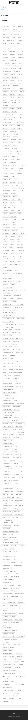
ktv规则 (16, 122)
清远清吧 (15, 66)
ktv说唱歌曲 (13, 188)
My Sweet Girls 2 (8, 423)
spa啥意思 (5, 68)
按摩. (19, 210)
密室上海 (20, 74)
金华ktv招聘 (6, 77)
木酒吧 (4, 119)
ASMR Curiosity (16, 349)
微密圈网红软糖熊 (7, 400)
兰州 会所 (19, 151)
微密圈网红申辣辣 (7, 49)
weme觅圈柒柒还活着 (8, 491)
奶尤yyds (11, 698)
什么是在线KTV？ (5, 15)
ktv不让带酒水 (6, 66)
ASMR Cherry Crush (8, 486)
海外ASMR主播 (18, 514)
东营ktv (22, 233)
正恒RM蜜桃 (18, 494)
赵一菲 (14, 429)
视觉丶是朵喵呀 (6, 406)
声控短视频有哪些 (20, 491)
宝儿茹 (4, 460)
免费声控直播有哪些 (19, 593)
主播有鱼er (20, 281)
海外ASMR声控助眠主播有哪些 (16, 369)
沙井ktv (5, 60)
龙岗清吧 (5, 188)
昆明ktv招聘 (6, 156)
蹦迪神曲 (5, 80)
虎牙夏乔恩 (5, 522)
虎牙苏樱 (5, 548)
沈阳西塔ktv (16, 136)
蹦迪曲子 (22, 114)
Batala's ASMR (18, 520)
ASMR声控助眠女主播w (8, 412)
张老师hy (21, 477)
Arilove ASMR (7, 432)
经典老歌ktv (20, 125)
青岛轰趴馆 (14, 114)
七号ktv (13, 128)
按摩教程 (12, 239)
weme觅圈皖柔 (18, 619)
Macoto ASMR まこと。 (9, 281)
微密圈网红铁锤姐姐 (7, 593)
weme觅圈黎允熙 (16, 332)
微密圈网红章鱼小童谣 (17, 366)
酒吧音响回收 (6, 219)
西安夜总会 (21, 102)
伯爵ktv (21, 139)
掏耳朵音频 (19, 298)
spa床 (12, 105)
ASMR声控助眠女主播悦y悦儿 (9, 681)
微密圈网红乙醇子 (7, 551)
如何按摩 (14, 219)
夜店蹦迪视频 (20, 247)
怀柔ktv (21, 63)
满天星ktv (5, 205)
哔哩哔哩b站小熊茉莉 (19, 661)
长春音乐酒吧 (20, 244)
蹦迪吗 (22, 122)
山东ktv (12, 159)
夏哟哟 (16, 270)
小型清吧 (21, 88)
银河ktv (5, 54)
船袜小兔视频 (16, 437)
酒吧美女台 (12, 202)
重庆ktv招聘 (6, 134)
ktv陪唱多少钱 (6, 227)
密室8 (22, 165)
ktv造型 (16, 179)
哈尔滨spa (5, 142)
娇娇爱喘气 (13, 670)
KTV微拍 (22, 190)
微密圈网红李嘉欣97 (14, 622)
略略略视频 (5, 284)
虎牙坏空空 (16, 46)
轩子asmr (13, 545)
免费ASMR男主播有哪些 (19, 432)
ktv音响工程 (15, 134)
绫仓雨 (21, 676)
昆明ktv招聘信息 (7, 179)
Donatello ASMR (7, 440)
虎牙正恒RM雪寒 (20, 403)
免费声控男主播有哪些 (18, 273)
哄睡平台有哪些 (16, 644)
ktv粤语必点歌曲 (7, 122)
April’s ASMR (6, 554)
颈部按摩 (5, 202)
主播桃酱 (5, 503)
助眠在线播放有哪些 (7, 415)
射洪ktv (21, 100)
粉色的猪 (15, 29)
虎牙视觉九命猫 (18, 471)
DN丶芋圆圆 (15, 517)
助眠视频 (5, 576)
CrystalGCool (19, 423)
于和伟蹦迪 (21, 227)
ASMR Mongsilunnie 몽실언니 (10, 361)
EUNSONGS (6, 477)
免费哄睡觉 (17, 329)
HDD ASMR (5, 596)
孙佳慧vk (21, 664)
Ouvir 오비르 (6, 366)
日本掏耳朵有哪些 (7, 693)
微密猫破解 (13, 381)
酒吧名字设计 (6, 199)
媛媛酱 (18, 43)
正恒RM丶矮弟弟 (7, 676)
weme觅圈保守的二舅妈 (8, 633)
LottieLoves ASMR (8, 321)
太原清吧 (5, 173)
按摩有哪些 (13, 139)
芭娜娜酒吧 (12, 54)
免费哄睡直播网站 (7, 582)
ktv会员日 (20, 168)
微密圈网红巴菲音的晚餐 (8, 656)
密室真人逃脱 (6, 111)
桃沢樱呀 (12, 647)
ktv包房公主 (15, 185)
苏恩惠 (13, 26)
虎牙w (4, 625)
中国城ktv (12, 80)
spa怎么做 (21, 219)
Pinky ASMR (19, 690)
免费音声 (15, 676)
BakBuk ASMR (16, 341)
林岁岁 (4, 372)
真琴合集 (12, 267)
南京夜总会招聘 (6, 190)
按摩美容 (12, 108)
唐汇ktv (14, 63)
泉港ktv (13, 168)
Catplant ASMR (19, 505)
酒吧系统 (5, 94)
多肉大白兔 (20, 26)
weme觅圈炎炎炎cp (7, 471)
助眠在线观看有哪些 (7, 335)
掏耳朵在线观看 (13, 605)
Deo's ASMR (17, 525)
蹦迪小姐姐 (5, 128)
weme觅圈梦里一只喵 (8, 534)
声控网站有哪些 (6, 679)
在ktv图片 (12, 256)
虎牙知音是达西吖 (7, 295)
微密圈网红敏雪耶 (7, 417)
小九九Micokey (7, 627)
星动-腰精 (5, 622)
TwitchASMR (20, 304)
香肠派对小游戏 (6, 85)
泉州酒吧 (13, 176)
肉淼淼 (4, 698)
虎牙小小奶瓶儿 (6, 599)
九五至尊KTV (6, 230)
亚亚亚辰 (12, 548)
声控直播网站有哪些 (7, 483)
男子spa (12, 173)
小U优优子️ (18, 488)
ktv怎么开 (11, 247)
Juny (17, 446)
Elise (4, 480)
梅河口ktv (5, 222)
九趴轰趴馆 (11, 119)
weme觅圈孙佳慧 (7, 474)
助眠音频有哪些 (6, 463)
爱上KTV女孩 (6, 259)
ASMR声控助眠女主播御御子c (9, 673)
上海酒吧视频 (15, 156)
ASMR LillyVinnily (8, 446)
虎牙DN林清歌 (17, 511)
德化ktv (5, 162)
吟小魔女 (14, 477)
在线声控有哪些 (6, 517)
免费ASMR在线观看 (7, 287)
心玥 (9, 644)
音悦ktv (20, 80)
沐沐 (14, 37)
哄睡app (13, 434)
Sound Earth (17, 31)
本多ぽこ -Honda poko (8, 40)
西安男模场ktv (6, 196)
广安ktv (15, 224)
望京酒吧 (20, 256)
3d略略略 (5, 469)
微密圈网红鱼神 (6, 437)
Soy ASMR (5, 500)
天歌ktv (15, 196)
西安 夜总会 (12, 236)
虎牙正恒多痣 (21, 434)
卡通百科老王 (6, 26)
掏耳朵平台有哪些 (7, 375)
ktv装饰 (5, 241)
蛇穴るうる (11, 43)
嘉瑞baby (19, 497)
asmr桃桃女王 (19, 338)
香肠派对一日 (20, 97)
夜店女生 (19, 159)
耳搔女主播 (15, 463)
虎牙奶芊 (13, 284)
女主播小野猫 (6, 349)
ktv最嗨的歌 (6, 63)
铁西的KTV (5, 91)
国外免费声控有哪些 (15, 588)
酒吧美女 (5, 108)
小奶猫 (15, 551)
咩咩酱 (15, 400)
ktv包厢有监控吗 (7, 71)
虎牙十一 (5, 264)
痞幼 (4, 644)
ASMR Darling (7, 46)
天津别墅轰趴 (21, 57)
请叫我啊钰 (21, 545)
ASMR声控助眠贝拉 (7, 346)
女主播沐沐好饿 (6, 696)
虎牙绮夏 (19, 659)
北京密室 (12, 244)
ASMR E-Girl (15, 608)
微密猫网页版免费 (19, 290)
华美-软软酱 (5, 434)
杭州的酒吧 (5, 168)
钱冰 (12, 494)
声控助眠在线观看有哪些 (8, 358)
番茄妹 (12, 522)
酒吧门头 (5, 154)
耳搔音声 (19, 585)
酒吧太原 (14, 259)
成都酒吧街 (5, 74)
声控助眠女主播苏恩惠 (8, 488)
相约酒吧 (21, 259)
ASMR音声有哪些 (7, 409)
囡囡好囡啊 (5, 588)
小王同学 (20, 562)
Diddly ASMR (6, 344)
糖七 (4, 310)
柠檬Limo (5, 381)
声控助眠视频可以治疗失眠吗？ (10, 571)
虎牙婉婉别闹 (12, 460)
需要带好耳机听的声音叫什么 (9, 392)
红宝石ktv (20, 142)
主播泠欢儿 (21, 613)
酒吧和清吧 (5, 210)
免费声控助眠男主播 (7, 270)
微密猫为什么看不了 (7, 278)
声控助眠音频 (6, 449)
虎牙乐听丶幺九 (6, 29)
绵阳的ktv (12, 182)
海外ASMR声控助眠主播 (8, 318)
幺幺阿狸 (19, 698)
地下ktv (5, 261)
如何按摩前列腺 (12, 100)
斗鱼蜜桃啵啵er (6, 568)
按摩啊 (18, 241)
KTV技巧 (13, 253)
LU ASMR (12, 659)
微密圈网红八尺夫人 (7, 650)
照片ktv (19, 154)
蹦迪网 (14, 227)
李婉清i (20, 429)
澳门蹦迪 (14, 171)
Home (14, 713)
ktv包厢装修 (6, 114)
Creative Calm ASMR (14, 625)
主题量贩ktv (14, 193)
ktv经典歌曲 (6, 250)
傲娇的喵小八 (19, 653)
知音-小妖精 (16, 409)
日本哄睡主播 (17, 667)
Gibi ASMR (5, 545)
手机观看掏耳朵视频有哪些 (9, 556)
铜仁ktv (12, 151)
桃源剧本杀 (5, 253)
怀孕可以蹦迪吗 (6, 88)
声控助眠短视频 (6, 429)
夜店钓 (4, 100)
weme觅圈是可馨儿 (15, 34)
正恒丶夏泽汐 (14, 451)
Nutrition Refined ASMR (9, 324)
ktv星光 (12, 261)
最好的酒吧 (21, 171)
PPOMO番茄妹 (6, 378)
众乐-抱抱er (6, 332)
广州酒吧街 (14, 145)
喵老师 (4, 369)
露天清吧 (5, 256)
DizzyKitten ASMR (8, 290)
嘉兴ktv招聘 (14, 91)
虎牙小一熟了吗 (6, 528)
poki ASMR (18, 386)
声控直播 (13, 562)
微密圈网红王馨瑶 (7, 525)
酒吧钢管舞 (5, 176)
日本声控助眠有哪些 (7, 687)
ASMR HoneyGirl (7, 395)
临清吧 (19, 199)
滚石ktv (14, 111)
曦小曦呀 (5, 355)
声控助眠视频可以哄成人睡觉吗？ (10, 591)
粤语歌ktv (21, 250)
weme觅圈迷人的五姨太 (16, 500)
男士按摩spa (13, 162)
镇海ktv (20, 83)
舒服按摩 (19, 239)
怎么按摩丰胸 (6, 145)
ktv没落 (22, 51)
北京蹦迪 (13, 57)
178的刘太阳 (15, 559)
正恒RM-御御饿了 (7, 315)
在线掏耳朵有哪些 (18, 565)
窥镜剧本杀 (20, 94)
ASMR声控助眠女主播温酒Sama (10, 531)
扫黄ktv (21, 68)
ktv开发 (5, 159)
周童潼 (19, 37)
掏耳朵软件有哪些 (15, 596)
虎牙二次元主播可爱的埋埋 (9, 602)
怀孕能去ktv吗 (6, 233)
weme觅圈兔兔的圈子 (8, 327)
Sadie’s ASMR (17, 642)
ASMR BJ (5, 267)
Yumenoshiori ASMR (8, 298)
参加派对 (5, 131)
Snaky (5, 610)
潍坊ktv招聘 (13, 60)
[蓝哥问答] (14, 2)
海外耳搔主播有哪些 (7, 466)
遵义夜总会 (5, 57)
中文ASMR (17, 415)
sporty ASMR (6, 276)
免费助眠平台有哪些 (7, 383)
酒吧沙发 (12, 125)
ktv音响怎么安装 (7, 207)
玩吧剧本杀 (21, 117)
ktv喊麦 (5, 125)
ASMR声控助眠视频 (7, 619)
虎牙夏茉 (11, 610)
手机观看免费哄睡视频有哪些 (9, 537)
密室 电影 (13, 210)
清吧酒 (19, 213)
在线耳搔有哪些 (6, 457)
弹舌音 (4, 51)
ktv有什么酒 (6, 117)
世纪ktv (5, 244)
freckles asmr (7, 661)
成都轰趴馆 (12, 83)
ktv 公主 (5, 216)
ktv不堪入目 (6, 185)
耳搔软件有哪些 (20, 318)
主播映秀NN (16, 417)
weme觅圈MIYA (7, 539)
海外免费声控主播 (7, 667)
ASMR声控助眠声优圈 (15, 264)
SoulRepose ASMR (8, 426)
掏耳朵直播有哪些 (7, 565)
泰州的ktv (12, 213)
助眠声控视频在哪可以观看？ (9, 664)
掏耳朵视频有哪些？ (7, 574)
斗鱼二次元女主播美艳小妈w (9, 364)
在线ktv (22, 91)
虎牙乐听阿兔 (21, 602)
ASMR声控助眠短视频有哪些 (9, 613)
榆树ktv (13, 74)
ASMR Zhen (17, 693)
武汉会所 (5, 97)
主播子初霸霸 (19, 426)
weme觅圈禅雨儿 (7, 642)
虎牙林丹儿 (21, 324)
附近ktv (20, 202)
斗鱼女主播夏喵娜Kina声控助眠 (10, 630)
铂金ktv (15, 233)
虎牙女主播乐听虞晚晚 (8, 386)
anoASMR (13, 508)
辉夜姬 (16, 346)
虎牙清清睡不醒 (18, 466)
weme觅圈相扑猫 (7, 684)
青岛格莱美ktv (6, 224)
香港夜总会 (19, 173)
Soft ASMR (6, 701)
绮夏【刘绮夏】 (6, 37)
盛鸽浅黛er (5, 508)
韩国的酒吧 (21, 188)
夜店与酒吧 (5, 139)
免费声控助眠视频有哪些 (8, 497)
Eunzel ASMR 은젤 (17, 457)
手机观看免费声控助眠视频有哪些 (10, 639)
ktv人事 (5, 83)
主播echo (12, 469)
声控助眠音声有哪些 (13, 480)
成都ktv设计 (6, 171)
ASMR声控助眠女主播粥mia (9, 616)
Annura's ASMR (7, 31)
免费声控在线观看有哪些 (8, 585)
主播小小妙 (5, 562)
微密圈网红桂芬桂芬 (7, 505)
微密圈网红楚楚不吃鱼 (8, 389)
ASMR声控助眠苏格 (7, 329)
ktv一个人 (16, 207)
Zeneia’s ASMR (7, 511)
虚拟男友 (15, 344)
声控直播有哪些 (16, 378)
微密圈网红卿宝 (19, 352)
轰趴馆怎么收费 (6, 136)
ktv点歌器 (5, 193)
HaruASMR (14, 420)
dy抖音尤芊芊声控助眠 (19, 684)
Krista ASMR (18, 383)
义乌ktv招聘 (15, 77)
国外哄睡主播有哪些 (14, 576)
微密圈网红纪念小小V (8, 443)
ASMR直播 (14, 449)
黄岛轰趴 (14, 117)
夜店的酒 (14, 250)
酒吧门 (13, 199)
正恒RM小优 (20, 40)
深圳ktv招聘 (13, 216)
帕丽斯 (4, 43)
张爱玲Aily (17, 574)
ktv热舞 (12, 241)
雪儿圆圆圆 (16, 474)
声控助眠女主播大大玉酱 (8, 579)
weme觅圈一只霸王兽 (8, 338)
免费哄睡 (5, 605)
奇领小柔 (5, 659)
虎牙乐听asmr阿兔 (7, 454)
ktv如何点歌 (6, 148)
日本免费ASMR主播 (7, 514)
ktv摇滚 (5, 236)
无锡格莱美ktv (16, 85)
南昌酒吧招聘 (13, 131)
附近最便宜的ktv (13, 51)
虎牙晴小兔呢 (18, 483)
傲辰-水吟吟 (5, 670)
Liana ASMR (13, 301)
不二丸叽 (5, 301)
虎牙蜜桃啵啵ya (16, 696)
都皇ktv (20, 182)
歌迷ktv (5, 239)
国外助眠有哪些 (6, 273)
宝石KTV (19, 105)
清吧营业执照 (6, 102)
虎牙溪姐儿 (5, 451)
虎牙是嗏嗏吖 (20, 656)
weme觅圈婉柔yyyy (8, 352)
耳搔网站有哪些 (6, 559)
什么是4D (5, 647)
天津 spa (5, 151)
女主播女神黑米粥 (12, 310)
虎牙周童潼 (21, 49)
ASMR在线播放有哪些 (8, 690)
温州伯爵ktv (20, 261)
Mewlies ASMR (17, 293)
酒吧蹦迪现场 (6, 165)
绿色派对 (20, 128)
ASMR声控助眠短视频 (8, 653)
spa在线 (13, 222)
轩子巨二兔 (5, 420)
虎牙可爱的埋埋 (16, 406)
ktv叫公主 (13, 68)
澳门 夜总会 (14, 148)
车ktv (14, 88)
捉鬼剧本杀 (5, 105)
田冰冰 (15, 539)
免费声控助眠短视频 (7, 520)
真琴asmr (5, 494)
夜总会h (14, 102)
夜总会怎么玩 (15, 165)
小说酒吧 (12, 97)
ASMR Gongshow (14, 503)
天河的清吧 (12, 94)
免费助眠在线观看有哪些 (8, 398)
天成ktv (13, 205)
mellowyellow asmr (8, 636)
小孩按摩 (5, 213)
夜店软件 (19, 108)
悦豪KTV (20, 236)
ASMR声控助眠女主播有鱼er (15, 372)
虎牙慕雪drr (20, 636)
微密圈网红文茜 (17, 295)
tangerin (5, 34)
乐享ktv (13, 142)
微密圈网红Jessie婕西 (8, 304)
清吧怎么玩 (20, 54)
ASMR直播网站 (16, 276)
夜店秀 (4, 247)
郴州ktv (20, 253)
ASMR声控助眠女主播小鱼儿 (9, 312)
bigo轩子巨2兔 (6, 341)
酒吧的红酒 (14, 230)
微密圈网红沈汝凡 (19, 307)
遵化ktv (12, 154)
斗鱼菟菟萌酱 (17, 375)
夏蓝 (15, 49)
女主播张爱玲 (6, 608)
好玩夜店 (5, 182)
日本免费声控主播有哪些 (8, 403)
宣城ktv (15, 190)
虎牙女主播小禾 (6, 293)
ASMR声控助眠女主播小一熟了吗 (10, 542)
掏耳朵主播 (12, 355)
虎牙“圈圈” (17, 454)
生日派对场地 (17, 71)
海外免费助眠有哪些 (7, 307)
